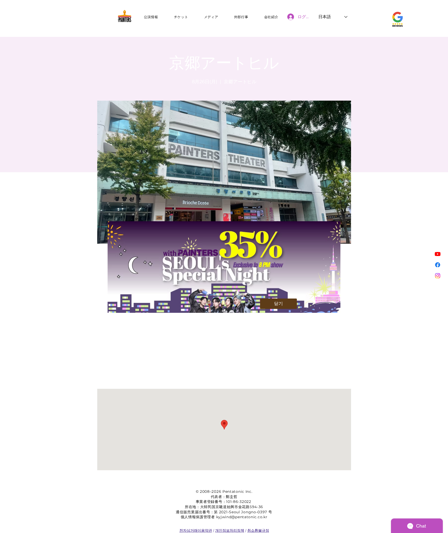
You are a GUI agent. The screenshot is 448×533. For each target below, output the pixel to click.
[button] (278, 304)
